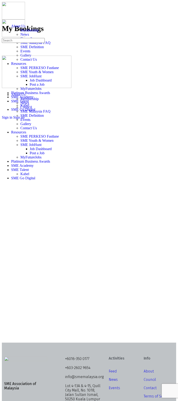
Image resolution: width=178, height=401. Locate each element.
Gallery (25, 124)
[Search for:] (23, 40)
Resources (18, 132)
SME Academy (22, 165)
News (24, 103)
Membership (29, 99)
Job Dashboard (41, 149)
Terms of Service (157, 396)
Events (25, 120)
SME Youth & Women (37, 140)
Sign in (7, 117)
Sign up (19, 117)
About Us (18, 95)
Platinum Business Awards (30, 161)
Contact (150, 388)
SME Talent (20, 170)
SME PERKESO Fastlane (39, 136)
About (149, 371)
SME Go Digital (23, 178)
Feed (113, 371)
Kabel (24, 174)
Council (26, 107)
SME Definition (32, 115)
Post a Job (37, 153)
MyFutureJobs (30, 157)
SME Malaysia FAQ (35, 111)
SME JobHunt (30, 145)
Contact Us (28, 128)
